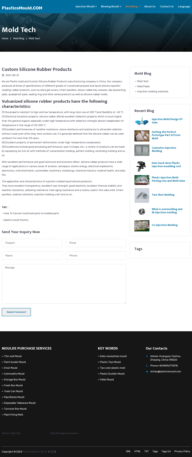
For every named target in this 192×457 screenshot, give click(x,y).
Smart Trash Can (11, 433)
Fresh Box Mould (13, 385)
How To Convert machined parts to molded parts (31, 213)
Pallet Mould (107, 379)
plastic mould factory (16, 220)
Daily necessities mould (113, 356)
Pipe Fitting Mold (13, 414)
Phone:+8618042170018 (164, 365)
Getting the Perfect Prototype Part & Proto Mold (166, 135)
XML (128, 451)
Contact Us (167, 6)
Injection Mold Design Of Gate (167, 121)
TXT (146, 451)
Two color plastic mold (112, 367)
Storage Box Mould (14, 379)
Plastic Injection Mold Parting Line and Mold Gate (168, 179)
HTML (137, 451)
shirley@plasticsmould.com (165, 371)
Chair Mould (10, 367)
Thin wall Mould (13, 356)
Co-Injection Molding (165, 225)
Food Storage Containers (64, 433)
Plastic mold (17, 81)
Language (184, 6)
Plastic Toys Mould (110, 362)
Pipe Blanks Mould (14, 397)
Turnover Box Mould (15, 408)
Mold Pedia (143, 86)
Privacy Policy (182, 451)
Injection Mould (85, 6)
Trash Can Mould (13, 391)
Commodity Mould (14, 373)
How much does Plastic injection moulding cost (166, 165)
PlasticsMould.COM (22, 8)
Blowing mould (110, 6)
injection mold (54, 181)
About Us (150, 6)
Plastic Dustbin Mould (112, 373)
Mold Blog (132, 6)
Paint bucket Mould (15, 362)
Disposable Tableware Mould (20, 403)
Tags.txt (166, 451)
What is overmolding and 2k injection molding (167, 211)
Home (5, 38)
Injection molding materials (152, 91)
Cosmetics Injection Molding (164, 149)
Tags (155, 451)
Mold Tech (34, 38)
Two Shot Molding (163, 195)
